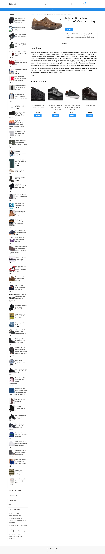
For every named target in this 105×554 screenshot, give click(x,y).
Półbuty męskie (39, 14)
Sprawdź (69, 29)
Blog (48, 548)
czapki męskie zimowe (72, 36)
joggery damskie (91, 36)
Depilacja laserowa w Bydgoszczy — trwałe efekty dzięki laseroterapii (17, 520)
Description (65, 43)
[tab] (65, 43)
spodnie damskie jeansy (72, 37)
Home (32, 14)
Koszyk (52, 548)
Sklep (56, 548)
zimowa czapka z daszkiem (86, 37)
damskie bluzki (83, 36)
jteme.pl (13, 4)
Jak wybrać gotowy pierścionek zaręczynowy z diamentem (16, 536)
